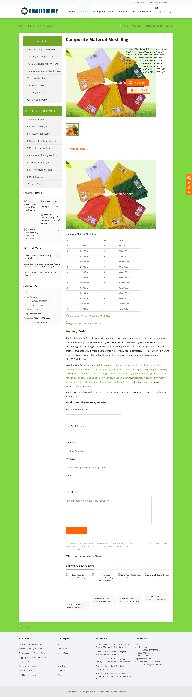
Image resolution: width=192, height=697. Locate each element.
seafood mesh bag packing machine (97, 373)
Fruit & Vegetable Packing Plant (42, 63)
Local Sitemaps (119, 691)
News (134, 11)
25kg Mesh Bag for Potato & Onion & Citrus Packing (130, 600)
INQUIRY (140, 82)
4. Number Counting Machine (42, 140)
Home (72, 11)
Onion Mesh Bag (105, 546)
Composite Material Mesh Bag (97, 543)
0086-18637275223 (42, 318)
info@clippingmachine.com (41, 322)
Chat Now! (141, 90)
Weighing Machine (36, 78)
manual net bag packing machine (133, 373)
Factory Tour (63, 653)
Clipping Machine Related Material (44, 71)
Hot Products (32, 247)
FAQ (59, 657)
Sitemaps (61, 670)
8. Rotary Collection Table (39, 169)
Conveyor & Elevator (37, 85)
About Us (122, 11)
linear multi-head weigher (113, 382)
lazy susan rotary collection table (82, 382)
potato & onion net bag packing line (134, 369)
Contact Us (145, 11)
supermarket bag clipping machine (150, 377)
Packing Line (98, 11)
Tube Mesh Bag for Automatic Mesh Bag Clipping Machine (102, 600)
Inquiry (60, 662)
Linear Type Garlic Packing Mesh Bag (88, 556)
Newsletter (62, 666)
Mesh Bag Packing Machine (40, 56)
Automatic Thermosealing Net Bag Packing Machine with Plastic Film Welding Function (42, 265)
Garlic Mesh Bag (119, 543)
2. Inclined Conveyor (37, 126)
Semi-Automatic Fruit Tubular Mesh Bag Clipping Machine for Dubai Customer (49, 205)
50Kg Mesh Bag (75, 543)
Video (111, 11)
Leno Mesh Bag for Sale (86, 546)
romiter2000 (35, 313)
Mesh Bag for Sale (36, 25)
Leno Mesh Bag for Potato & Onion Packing (156, 597)
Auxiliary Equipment (37, 99)
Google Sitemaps (105, 691)
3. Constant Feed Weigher (39, 133)
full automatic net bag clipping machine (119, 365)
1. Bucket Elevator (36, 119)
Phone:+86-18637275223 (160, 2)
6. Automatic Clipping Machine (42, 155)
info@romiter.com (139, 2)
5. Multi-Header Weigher (39, 148)
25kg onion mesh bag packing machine (111, 377)
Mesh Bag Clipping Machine (41, 49)
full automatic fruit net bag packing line (95, 369)
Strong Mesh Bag (73, 549)
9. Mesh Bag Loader (36, 176)
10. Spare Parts (34, 184)
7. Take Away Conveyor (38, 162)
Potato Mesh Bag (121, 546)
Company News (32, 193)
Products (83, 11)
